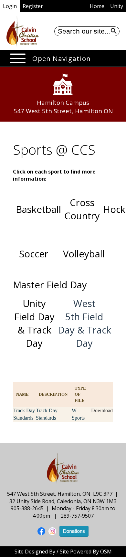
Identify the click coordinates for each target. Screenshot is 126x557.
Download (102, 410)
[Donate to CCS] (74, 530)
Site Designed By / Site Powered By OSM (63, 551)
